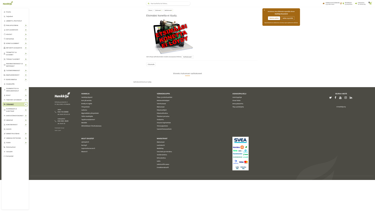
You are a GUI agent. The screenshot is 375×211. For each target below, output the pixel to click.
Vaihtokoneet (187, 57)
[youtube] (340, 97)
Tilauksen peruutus (163, 116)
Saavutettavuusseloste (164, 129)
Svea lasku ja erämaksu (164, 152)
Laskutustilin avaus (163, 164)
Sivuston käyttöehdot (164, 123)
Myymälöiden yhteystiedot (90, 113)
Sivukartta (160, 120)
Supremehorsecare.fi (88, 148)
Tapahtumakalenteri (88, 120)
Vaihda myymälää (288, 18)
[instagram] (346, 97)
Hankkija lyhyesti (86, 97)
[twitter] (331, 97)
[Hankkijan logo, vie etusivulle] (8, 3)
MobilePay (160, 148)
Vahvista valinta (274, 18)
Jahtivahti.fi (85, 142)
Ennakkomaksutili (163, 167)
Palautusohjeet (162, 110)
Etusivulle (151, 64)
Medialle (84, 123)
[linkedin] (351, 97)
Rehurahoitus (161, 158)
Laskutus (84, 110)
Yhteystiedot (85, 107)
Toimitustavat (161, 104)
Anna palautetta (237, 104)
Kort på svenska (86, 100)
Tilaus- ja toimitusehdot (164, 97)
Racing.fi (84, 145)
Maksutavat (161, 107)
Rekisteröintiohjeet (163, 100)
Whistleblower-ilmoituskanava (91, 126)
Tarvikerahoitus (162, 155)
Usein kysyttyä (237, 97)
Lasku (158, 161)
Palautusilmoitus (162, 113)
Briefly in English (86, 104)
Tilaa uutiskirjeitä (238, 107)
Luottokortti (161, 145)
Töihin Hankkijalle (87, 116)
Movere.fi (84, 152)
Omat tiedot (236, 100)
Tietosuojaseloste (162, 126)
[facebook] (336, 97)
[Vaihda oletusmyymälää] (341, 3)
